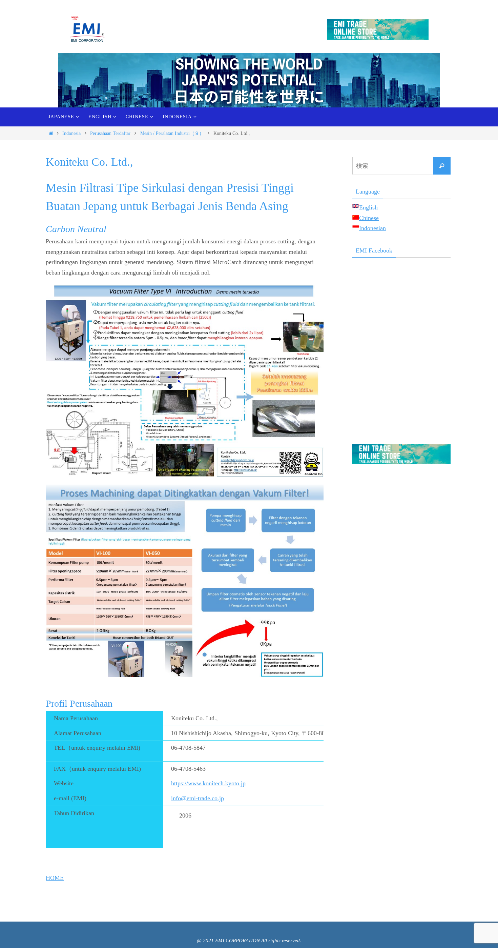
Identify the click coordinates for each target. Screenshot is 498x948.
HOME (55, 877)
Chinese (369, 218)
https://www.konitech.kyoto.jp (208, 783)
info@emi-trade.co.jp (197, 798)
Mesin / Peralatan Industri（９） (172, 133)
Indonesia (71, 133)
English (368, 207)
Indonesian (372, 228)
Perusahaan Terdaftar (110, 133)
